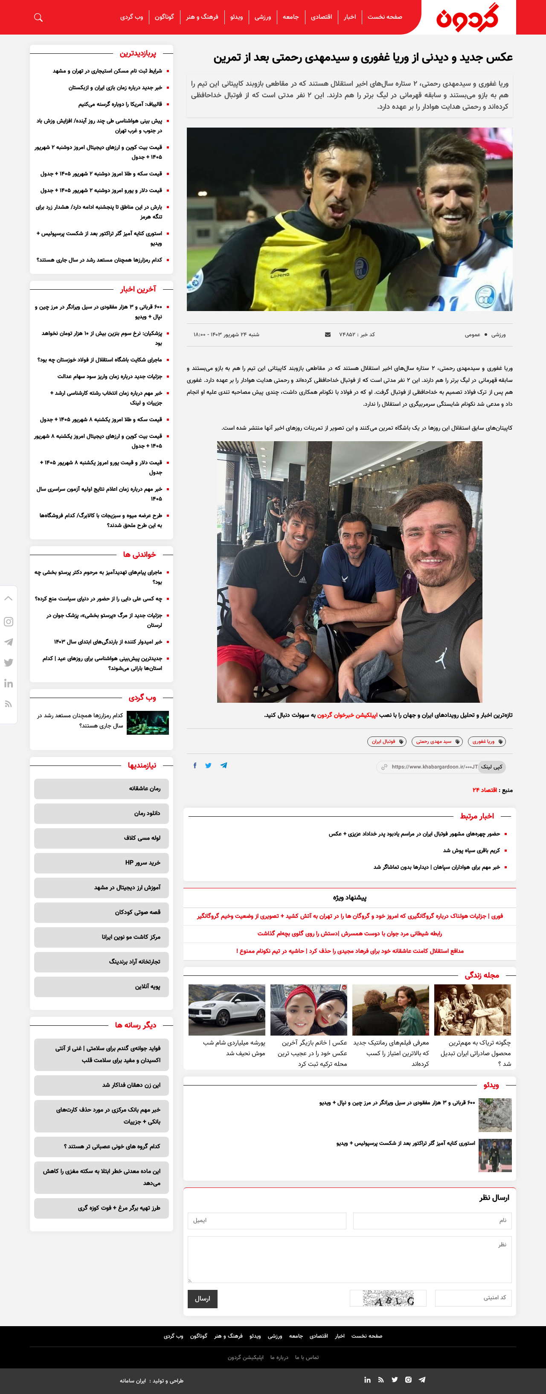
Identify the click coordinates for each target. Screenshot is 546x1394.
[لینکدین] (8, 684)
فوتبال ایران (383, 741)
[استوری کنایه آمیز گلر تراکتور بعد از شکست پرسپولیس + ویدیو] (495, 1155)
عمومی (472, 335)
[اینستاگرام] (8, 623)
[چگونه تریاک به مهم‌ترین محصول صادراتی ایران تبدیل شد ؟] (472, 1010)
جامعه (291, 17)
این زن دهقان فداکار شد (131, 1085)
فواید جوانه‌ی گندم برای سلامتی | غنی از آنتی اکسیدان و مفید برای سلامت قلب (107, 1054)
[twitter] (208, 765)
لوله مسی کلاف (142, 838)
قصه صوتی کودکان (137, 912)
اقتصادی (321, 17)
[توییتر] (8, 664)
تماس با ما (307, 1357)
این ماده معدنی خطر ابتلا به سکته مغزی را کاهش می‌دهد (101, 1177)
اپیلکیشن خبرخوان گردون (347, 715)
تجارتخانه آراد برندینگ (134, 962)
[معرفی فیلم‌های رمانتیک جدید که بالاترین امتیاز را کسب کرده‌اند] (390, 1010)
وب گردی (131, 17)
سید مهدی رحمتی (433, 741)
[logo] (468, 17)
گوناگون (164, 17)
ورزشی (263, 17)
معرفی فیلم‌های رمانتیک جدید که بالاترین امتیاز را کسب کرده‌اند (391, 1053)
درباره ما (279, 1357)
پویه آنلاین (147, 987)
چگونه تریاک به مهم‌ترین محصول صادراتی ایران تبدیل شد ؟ (476, 1053)
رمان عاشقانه (144, 789)
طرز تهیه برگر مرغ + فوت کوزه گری (119, 1208)
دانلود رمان (147, 813)
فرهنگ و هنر (202, 17)
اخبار (350, 17)
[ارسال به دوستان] (328, 334)
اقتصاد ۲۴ (485, 790)
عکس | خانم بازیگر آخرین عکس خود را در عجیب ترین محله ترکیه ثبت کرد (312, 1053)
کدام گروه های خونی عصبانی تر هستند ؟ (112, 1147)
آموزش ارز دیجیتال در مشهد (127, 888)
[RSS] (8, 704)
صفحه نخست (385, 17)
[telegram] (223, 765)
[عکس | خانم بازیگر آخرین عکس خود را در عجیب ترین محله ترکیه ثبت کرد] (308, 1010)
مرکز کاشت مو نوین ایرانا (131, 937)
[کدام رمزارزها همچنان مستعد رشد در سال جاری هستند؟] (148, 723)
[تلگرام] (8, 643)
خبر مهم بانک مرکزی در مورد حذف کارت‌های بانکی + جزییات (108, 1116)
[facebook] (195, 765)
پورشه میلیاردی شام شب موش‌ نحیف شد (234, 1048)
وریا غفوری (483, 741)
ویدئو (236, 17)
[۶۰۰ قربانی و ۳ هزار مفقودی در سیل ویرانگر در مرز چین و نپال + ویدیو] (495, 1115)
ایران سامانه (133, 1381)
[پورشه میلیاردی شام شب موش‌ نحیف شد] (227, 1010)
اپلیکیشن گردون (246, 1357)
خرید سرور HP (142, 863)
